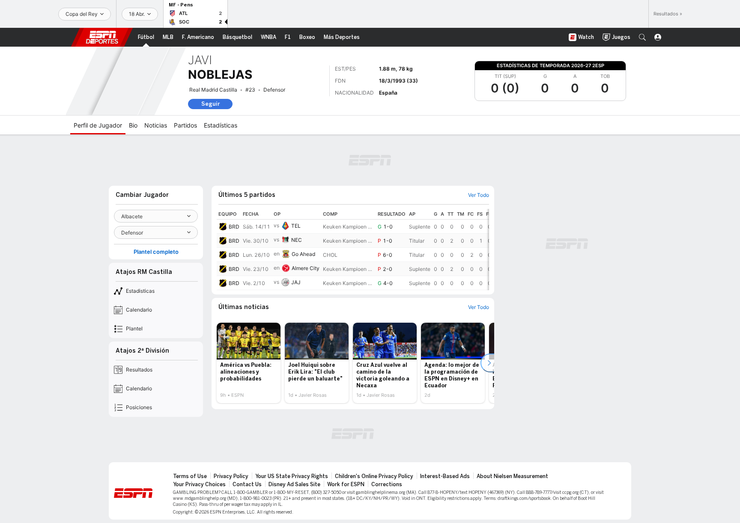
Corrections (386, 484)
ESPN (102, 37)
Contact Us (247, 484)
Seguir (210, 104)
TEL (296, 226)
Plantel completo (156, 252)
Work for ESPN (345, 484)
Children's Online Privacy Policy (374, 476)
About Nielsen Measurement (512, 476)
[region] (353, 249)
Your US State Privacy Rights (291, 476)
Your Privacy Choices (199, 484)
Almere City (305, 268)
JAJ (296, 282)
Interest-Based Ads (445, 476)
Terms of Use (190, 476)
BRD (234, 226)
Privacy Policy (231, 476)
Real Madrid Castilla (213, 89)
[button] (642, 37)
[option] (248, 363)
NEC (296, 240)
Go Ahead (303, 254)
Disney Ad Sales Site (294, 484)
